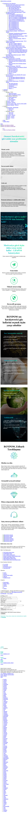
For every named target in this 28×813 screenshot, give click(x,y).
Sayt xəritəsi (10, 593)
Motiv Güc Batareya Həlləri (9, 129)
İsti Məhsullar (3, 593)
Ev (3, 128)
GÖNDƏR (3, 613)
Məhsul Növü (3, 605)
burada (4, 617)
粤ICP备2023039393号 (17, 592)
